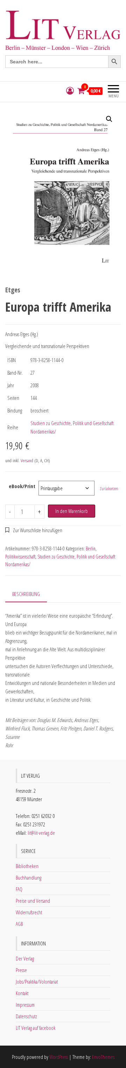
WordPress (58, 1056)
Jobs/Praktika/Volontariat (37, 981)
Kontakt (22, 993)
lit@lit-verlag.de (41, 832)
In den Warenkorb (71, 510)
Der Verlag (25, 958)
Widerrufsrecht (29, 912)
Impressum (25, 1004)
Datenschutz (26, 1016)
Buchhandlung (28, 877)
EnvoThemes (103, 1056)
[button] (109, 119)
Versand (27, 460)
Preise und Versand (33, 900)
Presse (21, 969)
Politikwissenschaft (20, 556)
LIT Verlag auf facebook (35, 1027)
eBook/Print (22, 486)
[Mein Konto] (70, 90)
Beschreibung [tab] (26, 593)
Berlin (91, 548)
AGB (19, 923)
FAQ (19, 889)
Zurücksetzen (109, 489)
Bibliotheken (27, 865)
